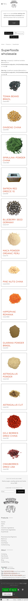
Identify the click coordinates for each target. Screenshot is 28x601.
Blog (2, 560)
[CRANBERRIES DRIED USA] (14, 452)
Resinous (4, 538)
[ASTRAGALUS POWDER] (14, 362)
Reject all (14, 590)
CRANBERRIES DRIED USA (10, 465)
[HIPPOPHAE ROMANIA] (14, 299)
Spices (3, 521)
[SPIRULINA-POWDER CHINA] (14, 145)
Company (4, 554)
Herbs (3, 523)
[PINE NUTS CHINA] (14, 270)
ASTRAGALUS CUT (13, 404)
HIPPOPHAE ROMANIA (9, 313)
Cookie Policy (14, 597)
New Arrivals (4, 558)
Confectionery (5, 544)
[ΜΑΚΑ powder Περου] (14, 239)
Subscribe (9, 33)
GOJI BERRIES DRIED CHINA (10, 434)
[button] (4, 4)
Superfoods (4, 531)
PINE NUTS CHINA (13, 281)
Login (14, 22)
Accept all (6, 590)
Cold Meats (4, 542)
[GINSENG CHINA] (14, 115)
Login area (15, 37)
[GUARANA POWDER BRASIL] (14, 331)
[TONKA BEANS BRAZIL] (14, 84)
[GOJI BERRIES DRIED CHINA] (14, 421)
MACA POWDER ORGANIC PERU (11, 252)
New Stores (4, 556)
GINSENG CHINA (12, 127)
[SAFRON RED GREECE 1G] (14, 177)
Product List (20, 33)
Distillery (4, 540)
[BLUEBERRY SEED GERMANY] (14, 208)
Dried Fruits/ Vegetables (8, 529)
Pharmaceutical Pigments (9, 536)
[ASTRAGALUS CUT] (14, 393)
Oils (2, 525)
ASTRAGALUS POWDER (10, 375)
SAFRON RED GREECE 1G (10, 190)
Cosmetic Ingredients (7, 527)
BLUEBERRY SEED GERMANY (13, 221)
